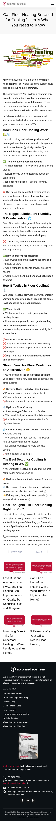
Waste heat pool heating (14, 726)
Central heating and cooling (15, 697)
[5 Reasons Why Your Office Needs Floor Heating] (41, 621)
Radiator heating (10, 718)
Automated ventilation (13, 693)
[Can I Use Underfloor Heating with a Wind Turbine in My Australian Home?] (41, 567)
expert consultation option (15, 783)
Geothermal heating (12, 706)
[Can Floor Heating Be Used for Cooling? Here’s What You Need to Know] (28, 57)
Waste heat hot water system (16, 722)
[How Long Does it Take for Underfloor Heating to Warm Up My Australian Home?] (14, 621)
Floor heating (9, 702)
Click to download (11, 766)
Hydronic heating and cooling (16, 714)
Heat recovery (9, 710)
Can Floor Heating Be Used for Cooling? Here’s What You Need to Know (28, 19)
